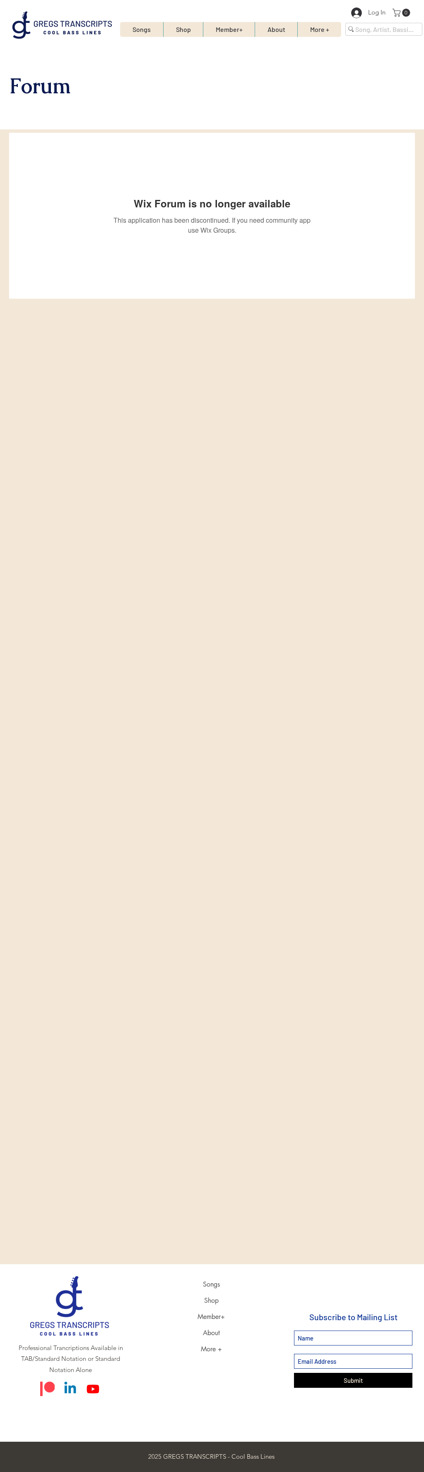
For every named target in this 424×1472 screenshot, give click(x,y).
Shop (211, 1300)
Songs (211, 1284)
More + (211, 1349)
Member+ (211, 1316)
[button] (402, 13)
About (211, 1332)
